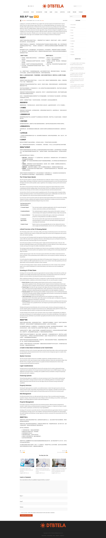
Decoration (39, 12)
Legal (56, 12)
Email (21, 501)
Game (51, 12)
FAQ (54, 535)
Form (45, 12)
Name (21, 495)
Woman (81, 12)
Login (68, 12)
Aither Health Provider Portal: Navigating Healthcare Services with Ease (77, 80)
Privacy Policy (49, 535)
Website (21, 507)
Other (72, 49)
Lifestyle (62, 12)
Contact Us (61, 535)
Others (42, 20)
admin (24, 20)
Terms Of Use (44, 535)
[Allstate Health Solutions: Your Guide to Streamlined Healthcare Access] (43, 463)
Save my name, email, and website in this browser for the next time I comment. (38, 512)
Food (32, 12)
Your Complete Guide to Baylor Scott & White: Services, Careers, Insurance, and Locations (77, 86)
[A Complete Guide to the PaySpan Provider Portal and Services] (27, 463)
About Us (57, 535)
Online (74, 12)
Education (26, 12)
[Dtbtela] (53, 523)
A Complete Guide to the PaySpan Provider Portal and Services (26, 470)
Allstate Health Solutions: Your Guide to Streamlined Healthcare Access (43, 470)
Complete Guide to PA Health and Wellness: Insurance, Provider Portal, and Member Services (59, 470)
